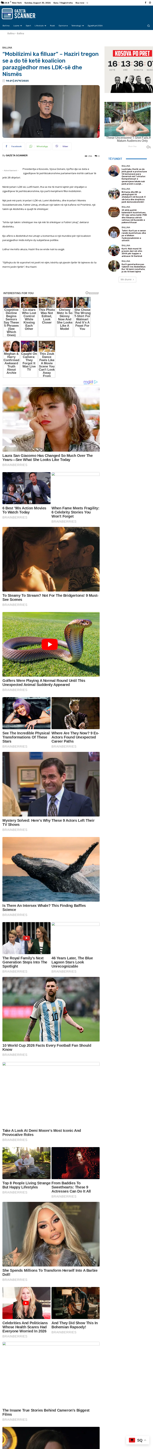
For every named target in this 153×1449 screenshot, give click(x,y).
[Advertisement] (51, 282)
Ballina (11, 33)
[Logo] (22, 13)
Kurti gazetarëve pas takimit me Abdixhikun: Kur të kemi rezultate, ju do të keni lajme (134, 268)
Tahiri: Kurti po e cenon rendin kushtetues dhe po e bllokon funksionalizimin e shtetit (134, 235)
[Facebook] (145, 3)
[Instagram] (150, 3)
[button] (148, 25)
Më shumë (126, 279)
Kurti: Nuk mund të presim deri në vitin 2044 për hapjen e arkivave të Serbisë (132, 252)
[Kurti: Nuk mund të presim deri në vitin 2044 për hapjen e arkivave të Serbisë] (114, 250)
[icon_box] (82, 3)
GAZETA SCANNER (17, 155)
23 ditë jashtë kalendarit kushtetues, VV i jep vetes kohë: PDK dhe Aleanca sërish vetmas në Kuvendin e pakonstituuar (134, 216)
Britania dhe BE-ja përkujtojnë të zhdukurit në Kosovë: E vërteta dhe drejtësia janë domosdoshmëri (134, 197)
